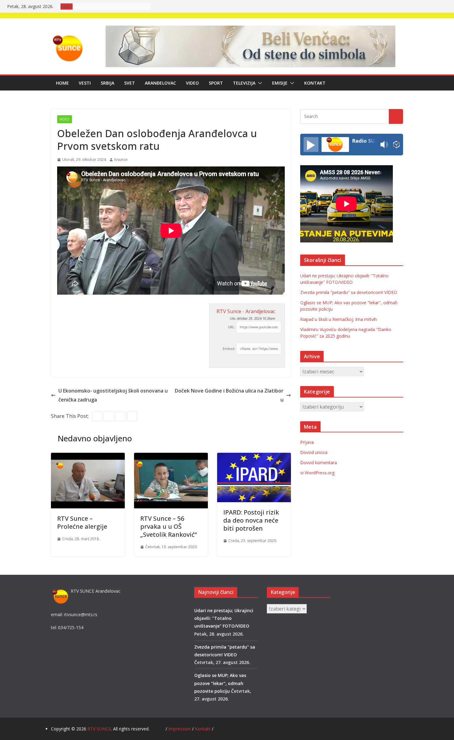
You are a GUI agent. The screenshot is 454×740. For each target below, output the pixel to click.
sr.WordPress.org (317, 473)
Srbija (107, 83)
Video (192, 83)
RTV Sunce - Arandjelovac (245, 311)
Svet (129, 83)
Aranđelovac (160, 83)
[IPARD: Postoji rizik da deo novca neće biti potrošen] (254, 457)
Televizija (244, 83)
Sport (216, 83)
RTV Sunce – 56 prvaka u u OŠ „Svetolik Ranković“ (168, 526)
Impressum (180, 729)
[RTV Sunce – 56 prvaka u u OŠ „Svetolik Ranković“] (171, 457)
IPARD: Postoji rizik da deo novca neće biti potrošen (251, 520)
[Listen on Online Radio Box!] (396, 145)
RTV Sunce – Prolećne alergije (82, 522)
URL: (231, 327)
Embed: (229, 348)
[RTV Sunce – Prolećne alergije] (88, 457)
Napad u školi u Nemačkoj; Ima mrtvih (338, 319)
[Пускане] (311, 144)
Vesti (85, 83)
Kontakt (315, 83)
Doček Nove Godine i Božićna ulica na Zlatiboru (229, 395)
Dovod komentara (318, 462)
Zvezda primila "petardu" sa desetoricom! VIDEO (348, 292)
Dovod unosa (313, 452)
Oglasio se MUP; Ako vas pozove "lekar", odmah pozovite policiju (220, 683)
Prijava (307, 442)
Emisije (280, 83)
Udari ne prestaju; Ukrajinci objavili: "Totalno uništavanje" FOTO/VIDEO (223, 618)
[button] (258, 83)
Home (62, 83)
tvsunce (121, 159)
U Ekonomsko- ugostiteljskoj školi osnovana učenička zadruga (113, 395)
